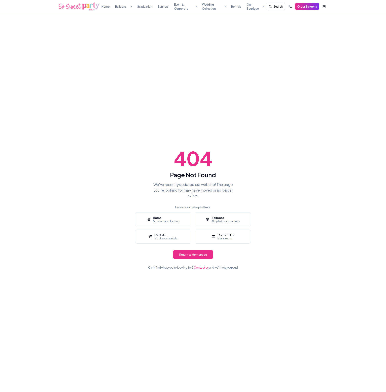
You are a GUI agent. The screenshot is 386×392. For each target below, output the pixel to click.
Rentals (236, 6)
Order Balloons (307, 6)
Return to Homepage (193, 254)
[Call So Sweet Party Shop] (290, 6)
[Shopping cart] (324, 6)
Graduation (144, 6)
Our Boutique (253, 6)
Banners (163, 6)
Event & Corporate (181, 6)
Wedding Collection (209, 6)
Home (106, 6)
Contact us (201, 267)
